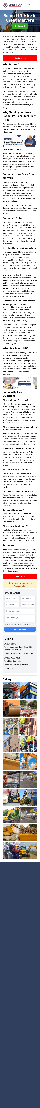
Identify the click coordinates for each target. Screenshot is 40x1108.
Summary (8, 668)
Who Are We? (10, 643)
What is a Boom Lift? (12, 661)
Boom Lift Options (12, 657)
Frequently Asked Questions (16, 665)
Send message (20, 629)
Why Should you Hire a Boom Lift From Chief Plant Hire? (18, 648)
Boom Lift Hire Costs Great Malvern (19, 653)
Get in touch (20, 26)
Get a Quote (20, 576)
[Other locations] (29, 5)
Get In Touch (20, 58)
